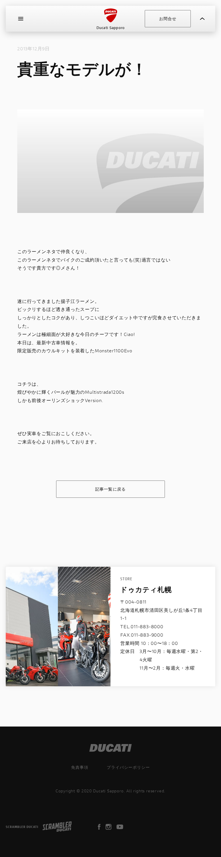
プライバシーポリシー (128, 767)
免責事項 (79, 767)
